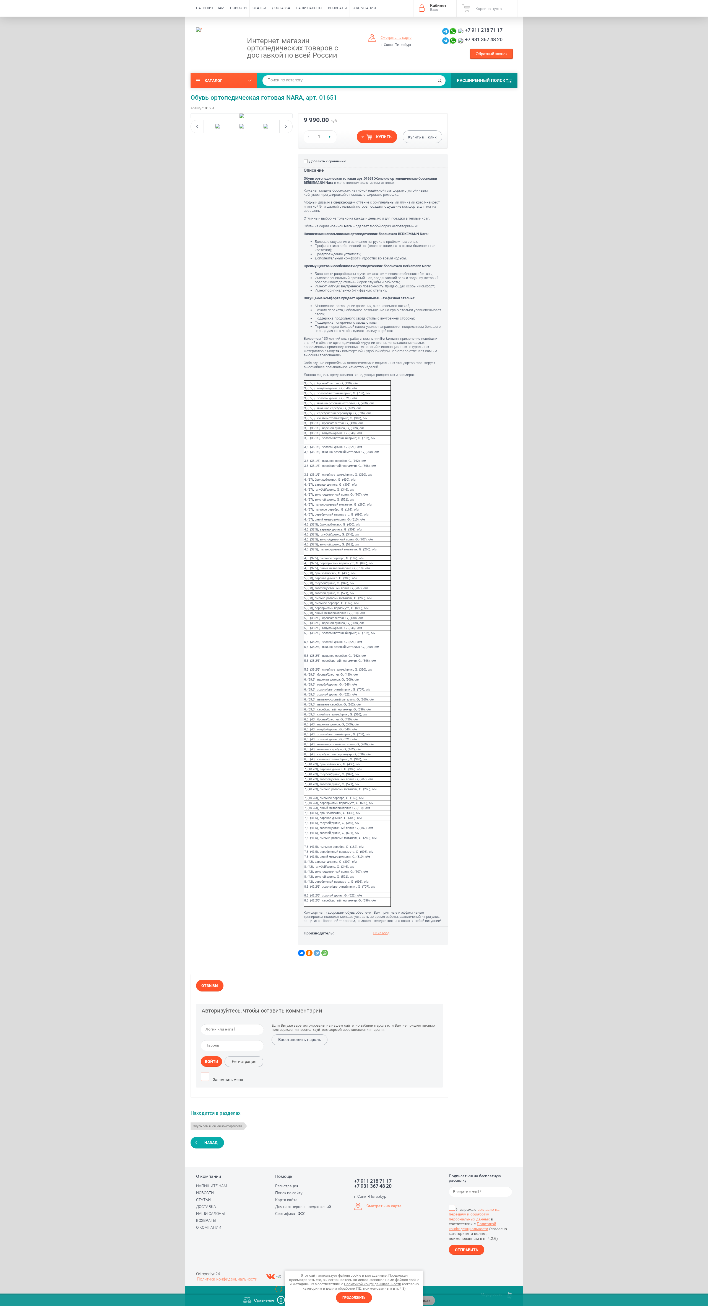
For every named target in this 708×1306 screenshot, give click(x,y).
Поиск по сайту (289, 1193)
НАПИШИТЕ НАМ (210, 8)
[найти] (440, 80)
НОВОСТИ (238, 8)
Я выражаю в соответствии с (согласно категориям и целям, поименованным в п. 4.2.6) (478, 1224)
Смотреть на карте (396, 37)
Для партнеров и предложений (303, 1206)
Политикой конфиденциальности (472, 1226)
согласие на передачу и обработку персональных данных (474, 1214)
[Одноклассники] (309, 953)
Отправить (466, 1250)
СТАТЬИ (259, 8)
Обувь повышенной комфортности (217, 1126)
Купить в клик (422, 137)
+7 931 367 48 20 (484, 39)
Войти (211, 1061)
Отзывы (209, 985)
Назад (210, 1142)
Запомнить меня (227, 1079)
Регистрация (244, 1061)
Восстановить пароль (299, 1039)
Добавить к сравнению (327, 161)
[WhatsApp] (324, 953)
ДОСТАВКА (281, 8)
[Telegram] (317, 953)
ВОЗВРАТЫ (337, 8)
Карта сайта (286, 1199)
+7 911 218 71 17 (484, 30)
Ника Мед (381, 933)
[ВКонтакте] (301, 953)
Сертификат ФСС (290, 1213)
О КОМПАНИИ (364, 8)
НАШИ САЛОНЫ (309, 8)
